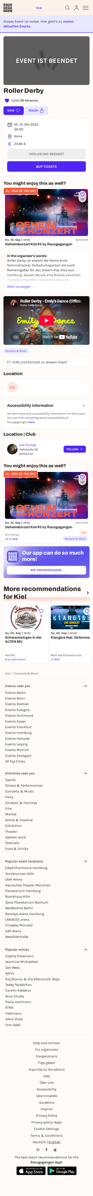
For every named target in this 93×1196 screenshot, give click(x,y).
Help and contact (46, 1043)
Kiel (7, 673)
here (31, 422)
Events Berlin (15, 693)
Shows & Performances (24, 785)
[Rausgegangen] (7, 7)
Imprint (47, 1109)
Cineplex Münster (19, 925)
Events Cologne (17, 710)
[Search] (67, 7)
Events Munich (17, 750)
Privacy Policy (46, 1115)
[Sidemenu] (86, 8)
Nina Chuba (14, 996)
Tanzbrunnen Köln (19, 874)
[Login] (76, 7)
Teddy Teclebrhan (18, 985)
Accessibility (46, 1089)
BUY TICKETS (46, 166)
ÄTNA (9, 1007)
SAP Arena (13, 931)
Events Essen (15, 721)
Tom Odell (12, 1025)
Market (10, 814)
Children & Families (21, 803)
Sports (10, 780)
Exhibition (13, 826)
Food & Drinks (16, 849)
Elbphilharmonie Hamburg (26, 868)
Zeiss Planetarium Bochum (26, 902)
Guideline (46, 1102)
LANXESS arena (17, 919)
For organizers (46, 1049)
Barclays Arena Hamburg (24, 914)
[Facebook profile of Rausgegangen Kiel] (46, 1149)
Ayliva (9, 973)
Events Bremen (17, 704)
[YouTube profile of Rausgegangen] (55, 1149)
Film (8, 808)
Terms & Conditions (46, 1135)
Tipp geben (46, 1063)
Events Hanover (17, 738)
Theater (11, 831)
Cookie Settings (46, 1129)
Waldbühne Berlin (19, 908)
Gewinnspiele (46, 1096)
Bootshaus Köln (17, 896)
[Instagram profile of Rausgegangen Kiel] (37, 1149)
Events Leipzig (16, 744)
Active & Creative (19, 820)
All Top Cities (15, 761)
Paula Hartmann (18, 1002)
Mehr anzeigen (19, 286)
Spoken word (15, 837)
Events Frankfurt (18, 727)
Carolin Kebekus (18, 990)
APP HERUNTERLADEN (55, 571)
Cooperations (46, 1056)
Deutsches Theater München (28, 885)
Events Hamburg (18, 733)
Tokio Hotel (14, 1019)
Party (9, 797)
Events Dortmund (19, 715)
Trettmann (13, 1013)
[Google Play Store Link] (62, 1170)
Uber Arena (13, 879)
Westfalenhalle (16, 937)
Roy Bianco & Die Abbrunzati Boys (32, 979)
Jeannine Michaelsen (21, 962)
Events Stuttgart (18, 756)
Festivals (12, 843)
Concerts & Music (16, 350)
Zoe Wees (12, 967)
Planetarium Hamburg (23, 891)
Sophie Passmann (19, 956)
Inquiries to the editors (47, 1069)
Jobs (46, 1076)
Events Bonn (15, 698)
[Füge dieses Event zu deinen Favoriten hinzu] (87, 611)
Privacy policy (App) (46, 1122)
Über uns (47, 1082)
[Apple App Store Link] (31, 1170)
